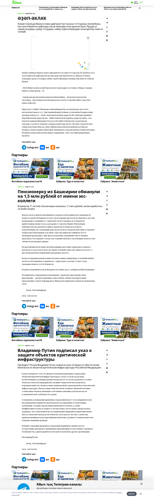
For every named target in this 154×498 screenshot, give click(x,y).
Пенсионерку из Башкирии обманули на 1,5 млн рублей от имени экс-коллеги (53, 8)
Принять (131, 494)
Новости (16, 8)
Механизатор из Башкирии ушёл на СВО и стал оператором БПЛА (117, 8)
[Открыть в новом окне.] (30, 147)
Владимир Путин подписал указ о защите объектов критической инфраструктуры (84, 8)
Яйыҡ (16, 2)
